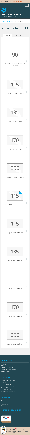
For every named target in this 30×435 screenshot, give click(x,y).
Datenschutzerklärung (7, 367)
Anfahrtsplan (4, 404)
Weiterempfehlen (6, 371)
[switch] (3, 433)
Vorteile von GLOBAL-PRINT (8, 380)
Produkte (3, 20)
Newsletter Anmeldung (7, 386)
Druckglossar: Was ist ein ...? (8, 391)
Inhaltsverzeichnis (6, 389)
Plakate (20, 20)
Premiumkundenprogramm (8, 369)
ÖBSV (2, 413)
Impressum (4, 364)
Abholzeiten (4, 406)
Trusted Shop (4, 387)
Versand (3, 382)
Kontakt (3, 400)
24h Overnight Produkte (12, 20)
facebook (3, 373)
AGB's (2, 366)
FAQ (2, 402)
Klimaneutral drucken (7, 384)
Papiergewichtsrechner (7, 393)
